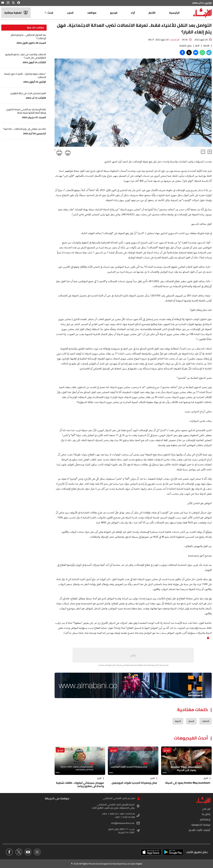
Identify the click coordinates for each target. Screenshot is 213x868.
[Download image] (57, 143)
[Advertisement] (133, 655)
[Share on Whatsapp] (202, 52)
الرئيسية (174, 12)
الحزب (70, 12)
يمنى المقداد (185, 45)
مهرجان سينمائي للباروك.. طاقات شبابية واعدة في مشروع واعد (80, 784)
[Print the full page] (67, 152)
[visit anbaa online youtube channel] (28, 852)
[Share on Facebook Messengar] (195, 52)
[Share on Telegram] (209, 52)
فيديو (113, 12)
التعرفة (178, 721)
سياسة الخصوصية (200, 824)
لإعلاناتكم (205, 819)
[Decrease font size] (203, 152)
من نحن (206, 808)
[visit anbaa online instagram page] (37, 852)
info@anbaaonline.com (122, 823)
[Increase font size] (210, 152)
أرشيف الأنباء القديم (199, 829)
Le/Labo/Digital (134, 864)
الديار (197, 45)
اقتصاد (206, 45)
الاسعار (191, 721)
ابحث (50, 12)
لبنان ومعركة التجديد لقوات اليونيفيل (134, 782)
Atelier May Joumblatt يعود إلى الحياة (187, 782)
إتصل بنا (206, 813)
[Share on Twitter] (189, 52)
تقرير (206, 778)
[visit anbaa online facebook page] (9, 852)
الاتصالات (205, 721)
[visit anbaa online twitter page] (19, 852)
